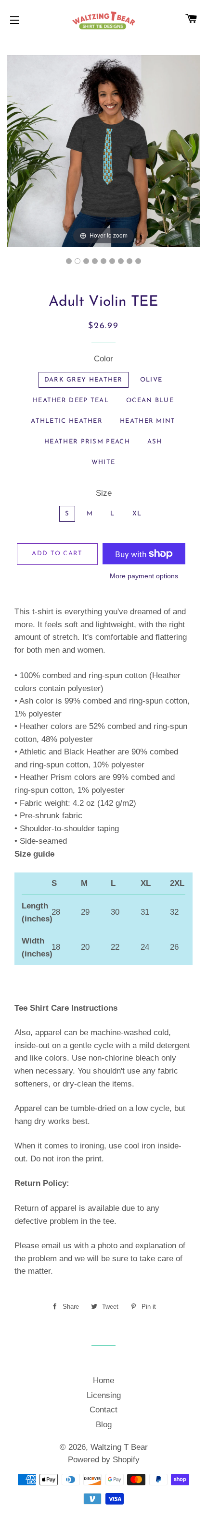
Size (104, 493)
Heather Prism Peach (87, 442)
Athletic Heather (67, 421)
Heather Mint (148, 421)
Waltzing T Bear (119, 1447)
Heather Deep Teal (71, 400)
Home (103, 1380)
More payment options (144, 576)
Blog (104, 1424)
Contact (103, 1409)
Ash (154, 442)
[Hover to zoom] (103, 150)
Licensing (104, 1395)
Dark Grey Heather (83, 380)
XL (137, 514)
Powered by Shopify (104, 1459)
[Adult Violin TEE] (69, 261)
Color (103, 358)
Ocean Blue (150, 400)
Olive (151, 380)
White (103, 462)
